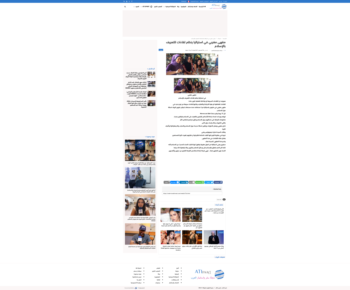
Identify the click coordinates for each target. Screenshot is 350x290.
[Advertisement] (175, 23)
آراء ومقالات (175, 279)
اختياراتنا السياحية (171, 6)
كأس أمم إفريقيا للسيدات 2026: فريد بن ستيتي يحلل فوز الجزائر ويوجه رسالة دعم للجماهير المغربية (136, 104)
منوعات (161, 50)
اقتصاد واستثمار (192, 6)
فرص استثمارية (136, 276)
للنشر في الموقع (213, 1)
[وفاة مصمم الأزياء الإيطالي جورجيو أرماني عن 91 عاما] (214, 237)
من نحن (220, 1)
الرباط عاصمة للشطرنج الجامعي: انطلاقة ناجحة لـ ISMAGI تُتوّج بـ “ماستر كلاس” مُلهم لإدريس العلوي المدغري (136, 94)
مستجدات (177, 210)
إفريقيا (177, 273)
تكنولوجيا (183, 6)
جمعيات (157, 282)
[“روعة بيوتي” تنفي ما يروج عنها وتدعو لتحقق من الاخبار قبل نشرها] (171, 215)
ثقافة (158, 279)
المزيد (137, 6)
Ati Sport (146, 6)
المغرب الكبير (158, 6)
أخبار (177, 268)
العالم (158, 268)
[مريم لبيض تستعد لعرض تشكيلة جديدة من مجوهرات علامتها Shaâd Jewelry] (171, 237)
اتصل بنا (225, 1)
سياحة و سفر (137, 271)
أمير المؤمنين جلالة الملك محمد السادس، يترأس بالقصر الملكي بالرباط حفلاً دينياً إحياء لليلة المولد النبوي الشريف (136, 75)
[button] (218, 182)
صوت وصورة (137, 273)
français (183, 1)
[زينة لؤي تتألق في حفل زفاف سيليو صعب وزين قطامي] (192, 237)
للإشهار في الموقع (204, 1)
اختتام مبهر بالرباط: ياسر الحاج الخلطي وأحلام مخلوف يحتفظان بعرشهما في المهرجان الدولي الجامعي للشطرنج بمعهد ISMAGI (135, 85)
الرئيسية (201, 6)
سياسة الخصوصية (195, 1)
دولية (177, 271)
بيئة (178, 6)
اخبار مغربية (219, 199)
